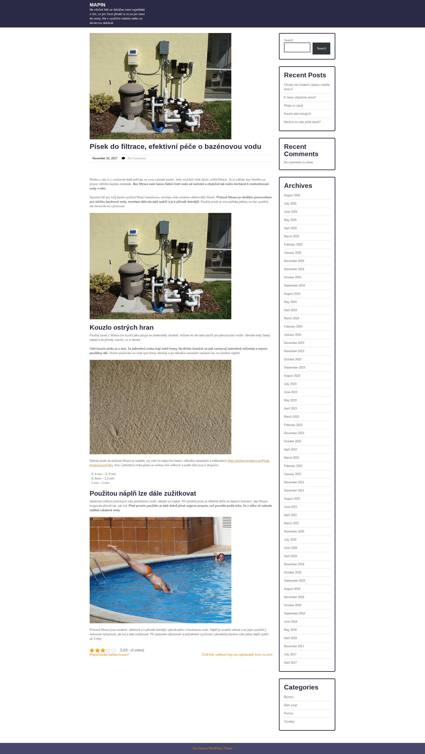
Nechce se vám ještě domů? (302, 122)
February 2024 (293, 326)
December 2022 (294, 433)
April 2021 (290, 515)
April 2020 (290, 556)
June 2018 (290, 621)
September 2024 (294, 285)
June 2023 (290, 392)
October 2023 (292, 359)
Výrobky (289, 721)
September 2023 (294, 367)
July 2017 (290, 654)
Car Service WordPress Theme (212, 748)
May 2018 (290, 629)
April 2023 (290, 408)
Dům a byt (290, 705)
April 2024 (290, 310)
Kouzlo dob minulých (297, 113)
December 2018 (294, 597)
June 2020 (290, 547)
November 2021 (294, 490)
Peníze (288, 713)
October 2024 (292, 277)
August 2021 (292, 498)
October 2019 (292, 572)
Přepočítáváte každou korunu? (109, 654)
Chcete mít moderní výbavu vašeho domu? (307, 87)
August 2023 (292, 375)
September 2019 (294, 580)
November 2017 (294, 646)
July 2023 (290, 384)
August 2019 (292, 588)
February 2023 (293, 425)
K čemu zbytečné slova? (300, 97)
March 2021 (291, 523)
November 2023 (294, 351)
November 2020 (294, 531)
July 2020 (290, 539)
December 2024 (294, 261)
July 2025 (290, 203)
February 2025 (293, 244)
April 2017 (290, 662)
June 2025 (290, 211)
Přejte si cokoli (293, 105)
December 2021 (294, 482)
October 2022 (292, 441)
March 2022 (291, 457)
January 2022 (292, 474)
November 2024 (294, 269)
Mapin (97, 5)
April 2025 (290, 228)
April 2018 (290, 638)
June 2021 (290, 507)
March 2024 (291, 318)
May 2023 (290, 400)
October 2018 (292, 605)
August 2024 (292, 293)
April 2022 (290, 449)
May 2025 (290, 220)
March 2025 (291, 236)
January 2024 (292, 334)
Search (288, 40)
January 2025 (292, 252)
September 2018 (294, 613)
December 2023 (294, 343)
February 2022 (293, 466)
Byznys (289, 697)
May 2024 (290, 302)
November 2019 (294, 564)
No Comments (137, 158)
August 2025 (292, 195)
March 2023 (291, 416)
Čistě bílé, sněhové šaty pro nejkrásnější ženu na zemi (237, 654)
